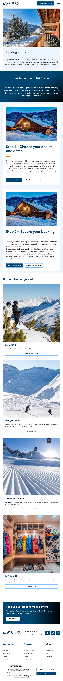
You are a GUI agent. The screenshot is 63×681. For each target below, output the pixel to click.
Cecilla (5, 656)
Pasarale (5, 650)
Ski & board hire (12, 576)
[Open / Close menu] (58, 3)
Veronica (5, 660)
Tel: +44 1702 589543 (30, 632)
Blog (47, 653)
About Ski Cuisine (29, 650)
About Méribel (11, 345)
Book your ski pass (13, 420)
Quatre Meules (7, 653)
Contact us (49, 656)
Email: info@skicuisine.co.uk (33, 635)
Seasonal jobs (28, 660)
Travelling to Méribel (14, 498)
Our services (49, 650)
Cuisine (26, 656)
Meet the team (28, 653)
